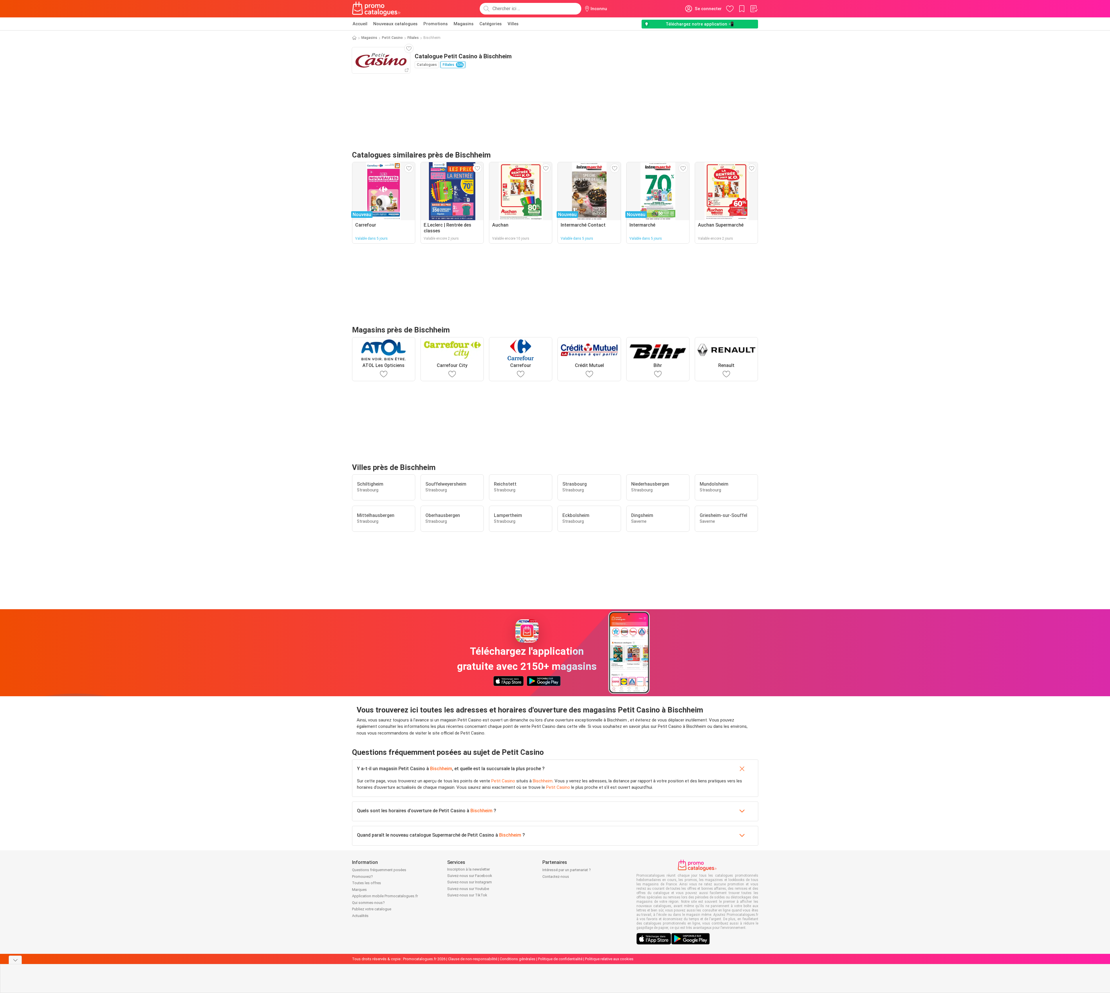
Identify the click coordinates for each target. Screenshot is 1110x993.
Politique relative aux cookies (609, 959)
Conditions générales (517, 959)
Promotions (435, 23)
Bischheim (441, 768)
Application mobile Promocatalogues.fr (385, 896)
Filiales (413, 38)
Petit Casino (392, 38)
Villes (513, 23)
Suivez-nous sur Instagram (469, 882)
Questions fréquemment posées (379, 870)
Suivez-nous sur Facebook (469, 875)
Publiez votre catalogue (371, 909)
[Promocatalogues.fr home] (376, 8)
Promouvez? (362, 876)
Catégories (490, 23)
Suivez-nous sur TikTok (467, 895)
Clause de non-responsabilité (472, 959)
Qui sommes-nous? (368, 902)
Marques (359, 889)
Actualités (360, 916)
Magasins (464, 23)
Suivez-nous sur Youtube (468, 889)
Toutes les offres (366, 883)
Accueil (360, 23)
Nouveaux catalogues (395, 23)
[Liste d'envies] (753, 8)
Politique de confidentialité (560, 959)
